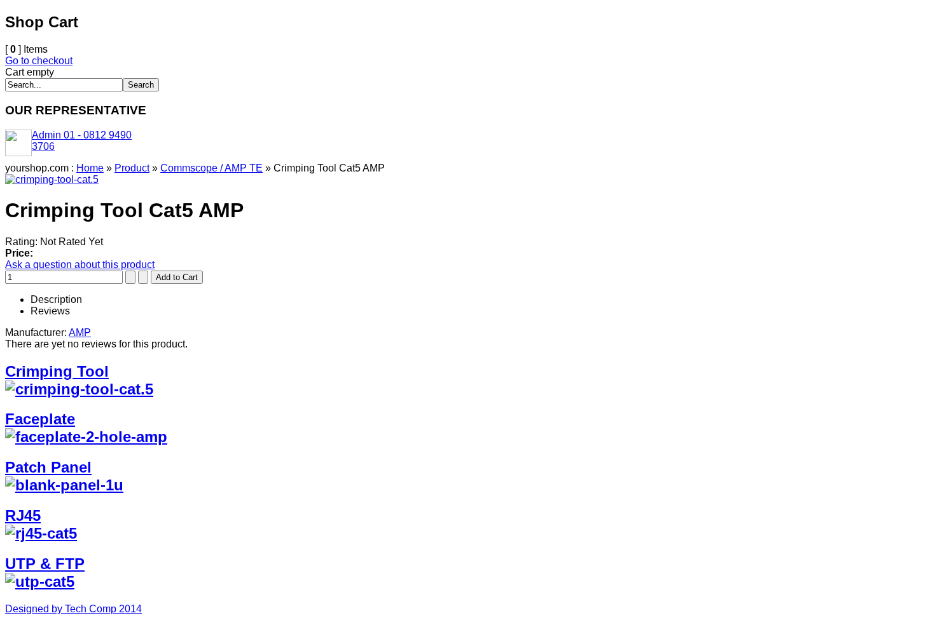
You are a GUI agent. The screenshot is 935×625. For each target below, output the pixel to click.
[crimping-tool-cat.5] (52, 179)
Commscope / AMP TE (211, 168)
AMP (80, 332)
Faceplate (40, 418)
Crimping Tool (57, 371)
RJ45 (23, 515)
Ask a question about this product (80, 264)
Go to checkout (39, 60)
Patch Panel (48, 467)
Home (90, 168)
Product (131, 168)
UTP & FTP (45, 563)
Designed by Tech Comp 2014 (73, 608)
